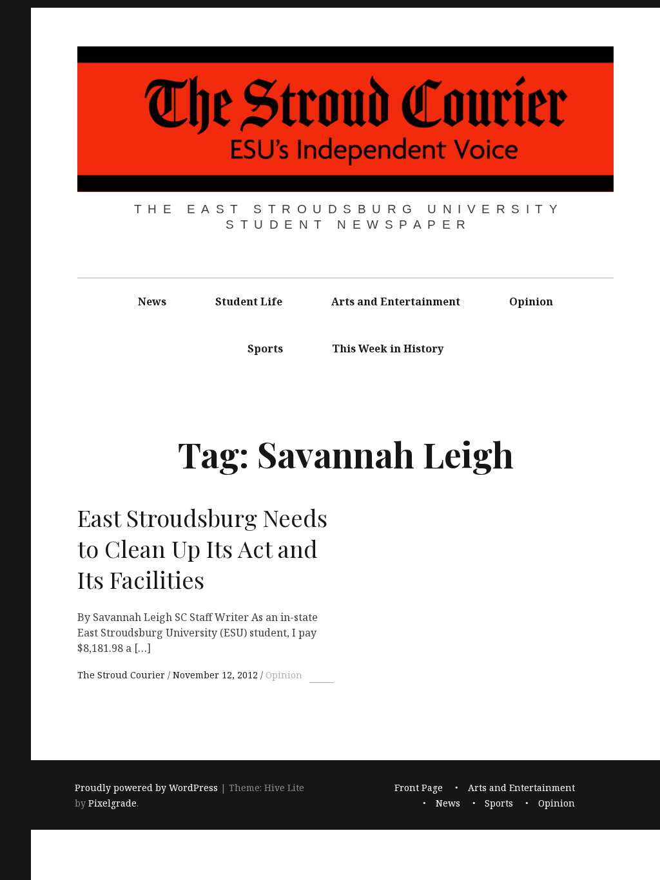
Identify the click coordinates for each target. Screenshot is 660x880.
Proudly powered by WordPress (146, 788)
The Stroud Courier (122, 675)
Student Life (248, 301)
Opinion (531, 301)
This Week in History (387, 348)
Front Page (418, 788)
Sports (265, 348)
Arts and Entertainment (395, 301)
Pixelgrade (112, 804)
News (152, 301)
